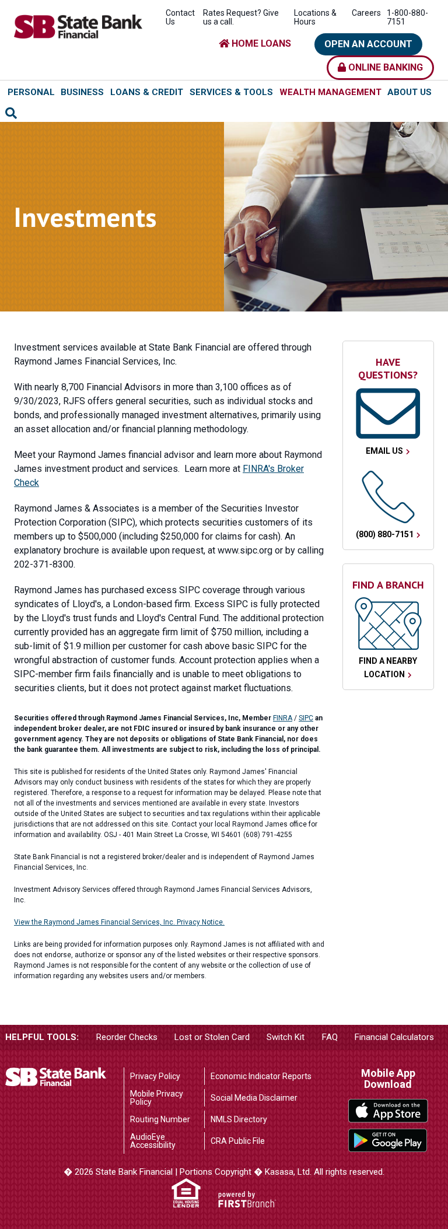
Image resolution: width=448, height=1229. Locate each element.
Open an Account (368, 44)
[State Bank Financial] (78, 25)
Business (82, 92)
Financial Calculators (394, 1037)
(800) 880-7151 (385, 534)
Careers (366, 12)
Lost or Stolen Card (212, 1037)
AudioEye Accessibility (153, 1141)
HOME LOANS (260, 43)
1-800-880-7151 (407, 17)
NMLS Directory (239, 1119)
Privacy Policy (155, 1076)
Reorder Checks (127, 1037)
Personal (31, 92)
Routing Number (160, 1119)
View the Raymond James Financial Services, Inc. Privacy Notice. (119, 922)
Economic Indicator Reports (261, 1076)
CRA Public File (238, 1141)
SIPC (306, 718)
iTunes (388, 1111)
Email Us (384, 451)
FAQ (330, 1037)
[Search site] (11, 113)
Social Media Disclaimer (254, 1098)
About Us (409, 92)
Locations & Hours (315, 17)
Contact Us (180, 17)
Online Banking (384, 67)
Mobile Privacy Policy (156, 1098)
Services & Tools (231, 92)
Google (388, 1141)
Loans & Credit (146, 92)
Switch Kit (285, 1037)
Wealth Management (330, 92)
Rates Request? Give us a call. (241, 17)
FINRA (282, 718)
